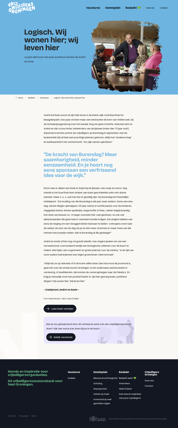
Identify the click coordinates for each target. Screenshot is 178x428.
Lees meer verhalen (62, 308)
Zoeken (71, 378)
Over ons (150, 8)
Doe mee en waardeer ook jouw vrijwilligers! (130, 396)
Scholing (97, 383)
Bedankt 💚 (133, 8)
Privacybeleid (23, 416)
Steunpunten (100, 388)
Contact (164, 8)
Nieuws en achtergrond (105, 378)
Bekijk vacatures (63, 337)
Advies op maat (101, 394)
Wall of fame (125, 388)
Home (20, 98)
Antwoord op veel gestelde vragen (102, 401)
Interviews (44, 98)
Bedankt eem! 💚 (127, 378)
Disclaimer (12, 416)
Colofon (34, 416)
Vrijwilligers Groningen (152, 373)
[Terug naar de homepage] (21, 8)
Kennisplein (112, 8)
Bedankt (31, 98)
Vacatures (93, 8)
